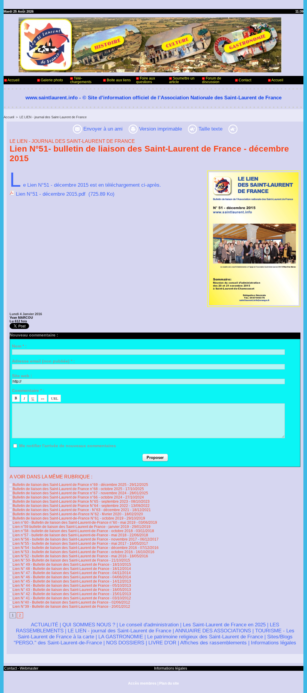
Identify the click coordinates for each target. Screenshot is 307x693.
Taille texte (209, 129)
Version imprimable (160, 129)
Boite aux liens (118, 80)
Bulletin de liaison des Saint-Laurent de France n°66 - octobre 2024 (67, 497)
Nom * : (19, 346)
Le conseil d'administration (149, 625)
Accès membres (142, 683)
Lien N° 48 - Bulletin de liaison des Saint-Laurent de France (60, 569)
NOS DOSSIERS (125, 643)
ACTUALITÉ (44, 625)
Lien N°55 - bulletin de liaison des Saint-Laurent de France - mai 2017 (69, 543)
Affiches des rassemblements (213, 643)
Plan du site (169, 683)
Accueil (13, 80)
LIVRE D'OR (162, 643)
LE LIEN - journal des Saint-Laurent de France (53, 117)
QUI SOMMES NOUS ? (88, 625)
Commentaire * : (28, 390)
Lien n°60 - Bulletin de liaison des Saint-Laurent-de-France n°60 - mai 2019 (74, 522)
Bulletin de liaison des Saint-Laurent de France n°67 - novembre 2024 (69, 493)
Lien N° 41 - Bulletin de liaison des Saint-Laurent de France (60, 598)
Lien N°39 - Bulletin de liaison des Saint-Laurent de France (60, 606)
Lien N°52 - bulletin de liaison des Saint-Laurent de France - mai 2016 (69, 556)
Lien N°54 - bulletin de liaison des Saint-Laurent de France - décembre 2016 (74, 548)
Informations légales (273, 643)
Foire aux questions (145, 80)
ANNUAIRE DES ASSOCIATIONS (213, 631)
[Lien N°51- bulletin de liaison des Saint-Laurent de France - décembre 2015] (253, 172)
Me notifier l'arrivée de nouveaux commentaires (67, 445)
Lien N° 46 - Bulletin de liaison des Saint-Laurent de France (60, 577)
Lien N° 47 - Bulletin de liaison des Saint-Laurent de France (60, 573)
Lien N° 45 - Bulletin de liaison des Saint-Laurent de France (60, 581)
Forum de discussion (211, 80)
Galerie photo (51, 80)
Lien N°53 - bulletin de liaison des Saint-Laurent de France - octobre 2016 (72, 552)
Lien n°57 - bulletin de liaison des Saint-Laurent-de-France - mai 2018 (69, 535)
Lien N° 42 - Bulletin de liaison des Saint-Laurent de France (60, 594)
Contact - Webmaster (21, 668)
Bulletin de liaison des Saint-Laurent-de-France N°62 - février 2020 (66, 514)
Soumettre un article (182, 80)
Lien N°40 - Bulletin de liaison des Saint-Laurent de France (60, 602)
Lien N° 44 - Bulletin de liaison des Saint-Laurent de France (60, 585)
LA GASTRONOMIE (120, 637)
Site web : (22, 375)
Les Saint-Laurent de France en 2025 (224, 625)
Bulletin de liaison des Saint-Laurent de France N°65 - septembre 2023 (70, 501)
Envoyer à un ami (102, 129)
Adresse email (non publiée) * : (43, 361)
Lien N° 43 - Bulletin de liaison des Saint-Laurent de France (60, 590)
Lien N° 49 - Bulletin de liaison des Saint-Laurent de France (60, 564)
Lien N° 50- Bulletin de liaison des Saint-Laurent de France (60, 560)
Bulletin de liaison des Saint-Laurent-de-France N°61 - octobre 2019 (68, 518)
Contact (244, 80)
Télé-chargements (80, 80)
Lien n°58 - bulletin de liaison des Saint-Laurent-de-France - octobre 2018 (72, 531)
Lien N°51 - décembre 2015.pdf (50, 194)
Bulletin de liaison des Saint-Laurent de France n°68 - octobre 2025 (67, 489)
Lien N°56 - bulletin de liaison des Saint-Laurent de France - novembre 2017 (74, 539)
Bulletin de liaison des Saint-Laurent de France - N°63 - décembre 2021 (70, 510)
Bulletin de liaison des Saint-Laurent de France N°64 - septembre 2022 (70, 506)
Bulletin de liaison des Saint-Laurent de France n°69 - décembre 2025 (69, 485)
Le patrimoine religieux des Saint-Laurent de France (205, 637)
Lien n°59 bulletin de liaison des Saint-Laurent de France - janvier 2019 (70, 527)
